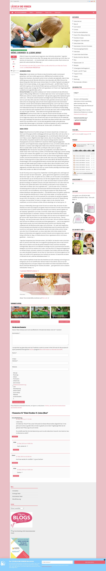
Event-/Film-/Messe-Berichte (82, 35)
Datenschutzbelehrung (19, 385)
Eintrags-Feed (16, 493)
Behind (31, 12)
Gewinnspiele (57, 12)
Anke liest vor (78, 21)
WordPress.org (16, 499)
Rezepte (76, 65)
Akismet (31, 349)
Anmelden (15, 491)
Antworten (15, 436)
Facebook (77, 134)
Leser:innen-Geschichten (81, 54)
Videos (76, 76)
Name (14, 353)
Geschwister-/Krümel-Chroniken (19, 50)
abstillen (17, 70)
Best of (76, 24)
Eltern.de (44, 298)
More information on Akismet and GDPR (51, 349)
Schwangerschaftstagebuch (82, 68)
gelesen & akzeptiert (81, 120)
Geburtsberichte (78, 43)
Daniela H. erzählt (64, 321)
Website (14, 367)
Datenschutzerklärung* (80, 114)
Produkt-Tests (48, 12)
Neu (75, 60)
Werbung (76, 79)
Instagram (86, 134)
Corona (76, 29)
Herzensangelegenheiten (81, 49)
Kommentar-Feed (17, 496)
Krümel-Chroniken (15, 72)
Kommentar (16, 333)
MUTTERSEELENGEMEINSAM (20, 12)
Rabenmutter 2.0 (79, 62)
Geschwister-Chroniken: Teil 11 (60, 316)
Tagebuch (13, 74)
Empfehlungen (39, 12)
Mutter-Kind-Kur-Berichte (81, 57)
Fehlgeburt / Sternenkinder (81, 40)
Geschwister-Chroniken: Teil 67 (40, 316)
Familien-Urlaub (79, 38)
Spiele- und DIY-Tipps (80, 71)
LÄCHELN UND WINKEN (21, 6)
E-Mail (76, 93)
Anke (14, 442)
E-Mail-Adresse (15, 360)
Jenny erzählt (16, 321)
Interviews (77, 51)
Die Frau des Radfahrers (81, 32)
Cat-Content (77, 27)
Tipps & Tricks (78, 74)
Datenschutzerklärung (46, 566)
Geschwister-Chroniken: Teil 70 (20, 316)
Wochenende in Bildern (80, 82)
